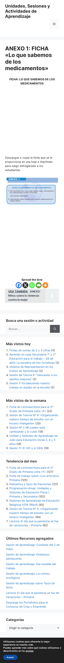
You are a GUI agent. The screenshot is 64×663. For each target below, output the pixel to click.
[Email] (39, 285)
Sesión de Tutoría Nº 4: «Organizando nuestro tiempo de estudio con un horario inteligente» (33, 419)
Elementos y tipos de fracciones (30, 484)
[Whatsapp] (32, 285)
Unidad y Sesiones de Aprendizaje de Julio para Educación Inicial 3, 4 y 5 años (33, 440)
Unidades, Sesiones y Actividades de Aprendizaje (27, 11)
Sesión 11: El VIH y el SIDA (26, 448)
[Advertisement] (32, 122)
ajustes (29, 651)
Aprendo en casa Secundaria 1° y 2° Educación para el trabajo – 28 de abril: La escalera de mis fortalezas (32, 358)
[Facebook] (19, 285)
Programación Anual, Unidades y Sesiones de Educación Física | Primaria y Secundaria (30, 492)
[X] (25, 285)
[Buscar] (55, 329)
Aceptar (10, 657)
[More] (45, 285)
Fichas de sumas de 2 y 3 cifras (29, 350)
